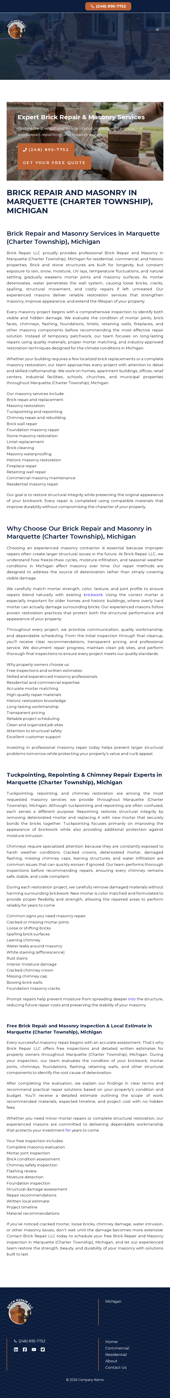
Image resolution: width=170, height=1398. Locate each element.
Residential (116, 1354)
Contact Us (116, 1367)
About (111, 1361)
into (132, 999)
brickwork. (93, 594)
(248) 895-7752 (32, 1341)
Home (111, 1341)
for (68, 1130)
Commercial (117, 1348)
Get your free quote (54, 162)
